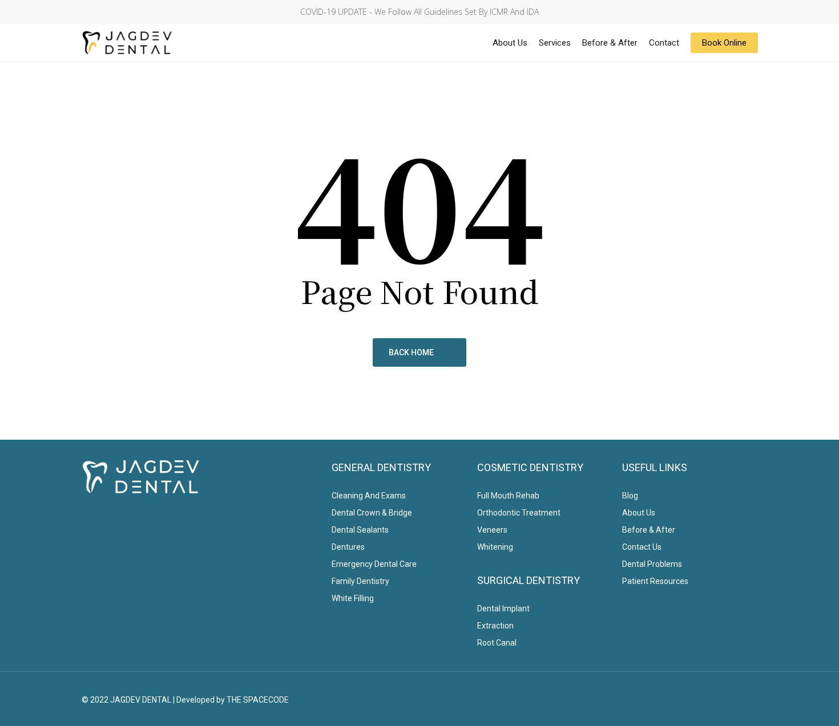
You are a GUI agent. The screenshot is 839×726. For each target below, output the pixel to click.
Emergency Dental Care (374, 564)
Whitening (495, 546)
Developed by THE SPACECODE (232, 699)
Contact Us (641, 546)
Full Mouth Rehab (508, 495)
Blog (630, 495)
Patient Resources (655, 581)
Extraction (495, 625)
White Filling (353, 598)
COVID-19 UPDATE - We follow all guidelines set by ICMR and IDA (419, 11)
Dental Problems (652, 564)
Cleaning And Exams (369, 495)
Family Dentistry (360, 581)
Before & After (648, 529)
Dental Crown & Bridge (372, 512)
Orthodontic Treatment (518, 512)
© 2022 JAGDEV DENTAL (126, 699)
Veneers (492, 529)
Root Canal (497, 642)
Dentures (348, 546)
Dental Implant (503, 608)
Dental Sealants (360, 529)
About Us (638, 512)
